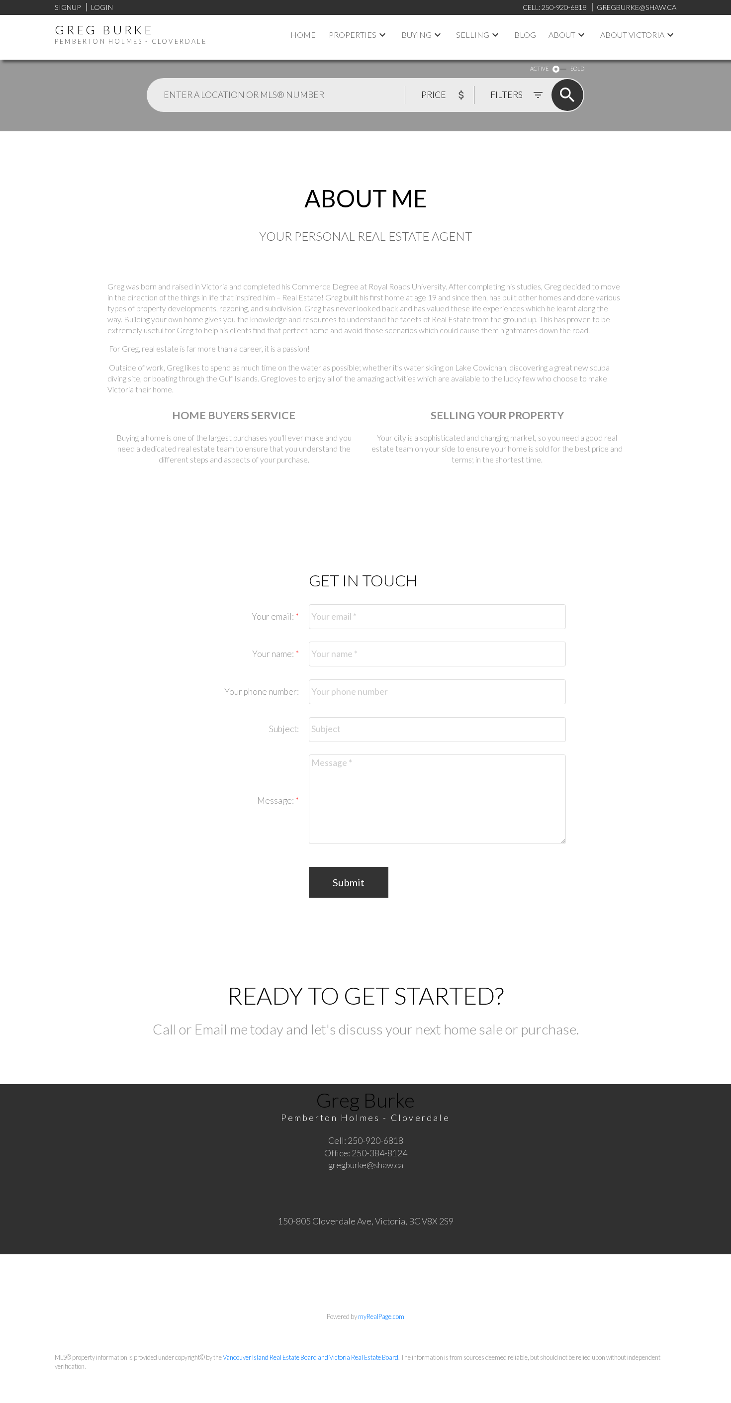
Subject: (284, 729)
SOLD (577, 68)
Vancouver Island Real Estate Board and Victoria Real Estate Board (310, 1357)
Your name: (273, 654)
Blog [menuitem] (525, 34)
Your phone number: (261, 691)
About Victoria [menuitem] (632, 34)
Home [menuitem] (303, 34)
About (561, 34)
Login (102, 7)
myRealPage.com (381, 1316)
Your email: (273, 616)
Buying (416, 34)
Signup (68, 7)
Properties (352, 34)
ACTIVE (539, 68)
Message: (276, 800)
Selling (472, 34)
